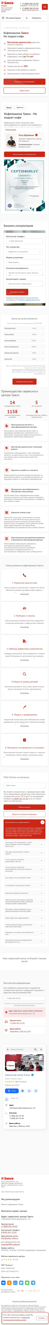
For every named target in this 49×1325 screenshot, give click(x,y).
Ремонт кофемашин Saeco (12, 1204)
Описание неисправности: (17, 268)
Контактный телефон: (15, 236)
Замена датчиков (10, 328)
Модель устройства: (14, 257)
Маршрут (13, 1091)
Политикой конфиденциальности (28, 300)
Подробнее (24, 594)
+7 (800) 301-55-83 (30, 3)
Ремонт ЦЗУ (8, 359)
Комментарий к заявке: (16, 279)
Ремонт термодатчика (11, 346)
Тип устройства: (13, 247)
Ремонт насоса (9, 334)
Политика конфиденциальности (24, 1301)
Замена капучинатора (11, 353)
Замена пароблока (10, 340)
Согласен (41, 1318)
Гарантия (20, 107)
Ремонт (9, 107)
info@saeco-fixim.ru (9, 1238)
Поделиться (3, 1283)
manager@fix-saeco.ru (10, 1244)
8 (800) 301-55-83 (9, 1232)
